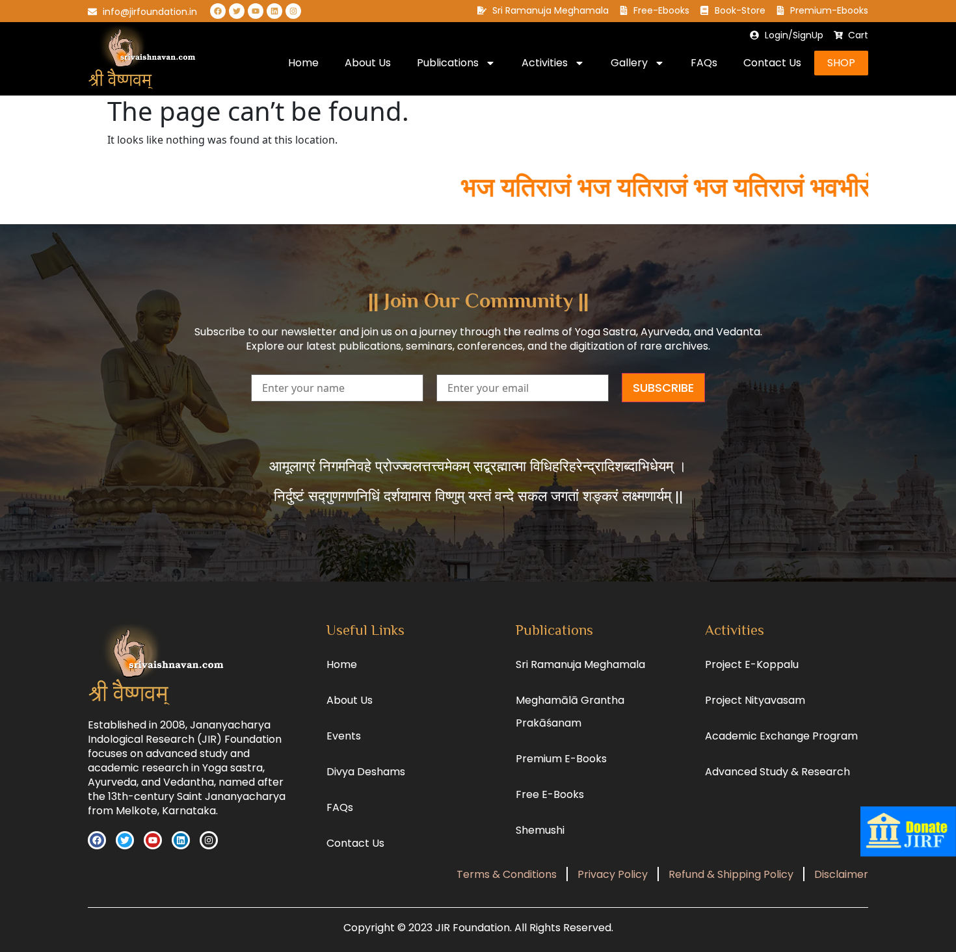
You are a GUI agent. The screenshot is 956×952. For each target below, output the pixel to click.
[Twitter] (237, 11)
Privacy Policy (613, 874)
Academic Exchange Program (781, 735)
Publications (448, 62)
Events (343, 735)
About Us (368, 62)
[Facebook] (218, 11)
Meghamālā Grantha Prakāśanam (570, 711)
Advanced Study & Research (777, 771)
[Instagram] (293, 11)
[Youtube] (255, 11)
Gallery (629, 62)
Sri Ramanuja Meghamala (580, 664)
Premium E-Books (561, 758)
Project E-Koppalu (752, 664)
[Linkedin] (274, 11)
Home (303, 62)
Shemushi (540, 830)
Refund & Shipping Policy (731, 874)
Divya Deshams (365, 771)
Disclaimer (841, 874)
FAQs (704, 62)
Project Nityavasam (755, 700)
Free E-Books (550, 794)
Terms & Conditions (507, 874)
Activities (545, 62)
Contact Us (772, 62)
